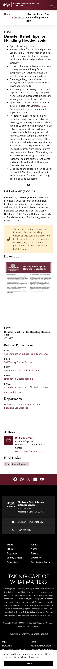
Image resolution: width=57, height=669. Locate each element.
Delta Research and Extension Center (23, 404)
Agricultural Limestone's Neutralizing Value (26, 387)
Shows (34, 553)
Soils (7, 464)
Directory (36, 557)
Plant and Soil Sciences (16, 407)
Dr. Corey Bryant (24, 437)
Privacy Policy (18, 657)
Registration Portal (40, 562)
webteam (35, 245)
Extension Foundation (41, 645)
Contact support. (39, 633)
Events (34, 544)
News (34, 548)
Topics (10, 548)
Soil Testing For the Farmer (18, 362)
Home (7, 14)
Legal (4, 641)
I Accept (28, 663)
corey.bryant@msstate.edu (29, 451)
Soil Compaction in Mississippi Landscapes (26, 353)
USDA (33, 641)
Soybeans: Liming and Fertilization (22, 370)
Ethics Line (7, 645)
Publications (18, 17)
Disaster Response (19, 464)
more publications (13, 392)
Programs (12, 553)
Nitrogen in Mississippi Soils (18, 378)
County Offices (14, 557)
